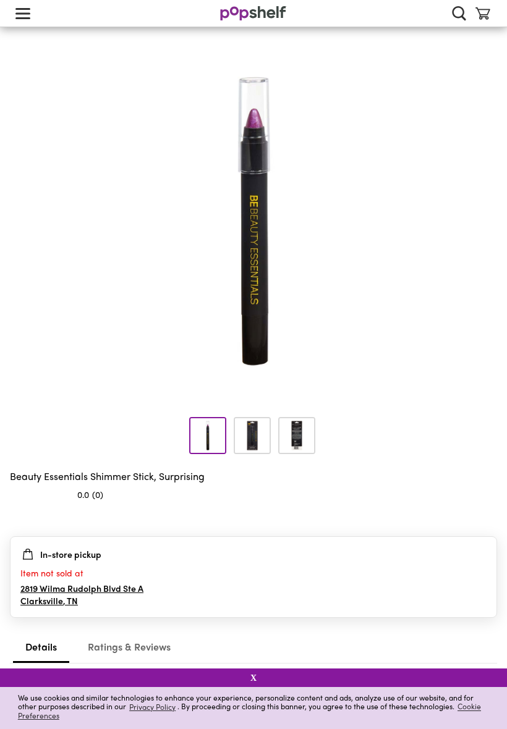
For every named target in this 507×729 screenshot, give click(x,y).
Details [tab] (41, 646)
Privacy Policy (152, 706)
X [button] (253, 678)
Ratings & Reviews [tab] (129, 646)
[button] (487, 519)
